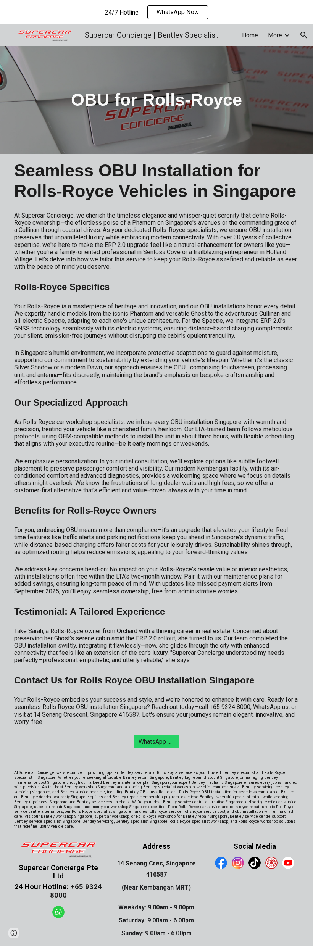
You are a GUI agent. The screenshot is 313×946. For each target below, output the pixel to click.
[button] (304, 35)
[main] (156, 100)
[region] (156, 12)
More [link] (275, 35)
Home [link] (250, 35)
